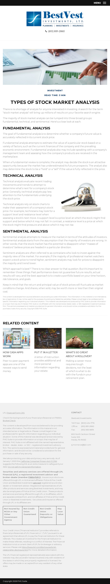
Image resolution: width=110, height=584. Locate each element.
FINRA (31, 477)
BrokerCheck (9, 420)
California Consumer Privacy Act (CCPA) (38, 461)
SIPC (37, 477)
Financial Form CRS (16, 413)
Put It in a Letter (46, 352)
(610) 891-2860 (56, 31)
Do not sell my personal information (24, 467)
